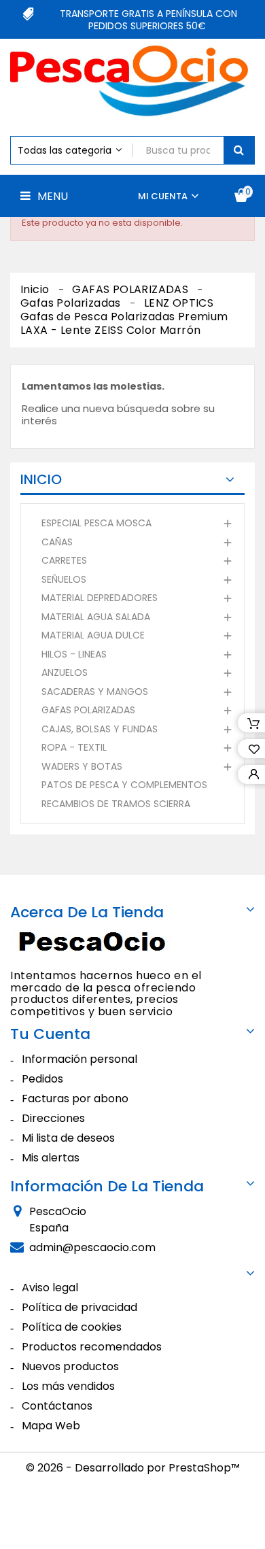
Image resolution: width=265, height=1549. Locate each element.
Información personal (79, 1059)
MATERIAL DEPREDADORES (99, 598)
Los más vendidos (68, 1386)
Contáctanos (57, 1406)
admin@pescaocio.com (92, 1247)
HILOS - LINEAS (74, 654)
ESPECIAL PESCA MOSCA (96, 523)
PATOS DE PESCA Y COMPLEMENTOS (124, 784)
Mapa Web (51, 1425)
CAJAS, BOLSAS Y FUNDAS (99, 729)
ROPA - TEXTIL (74, 747)
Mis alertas (51, 1157)
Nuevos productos (70, 1366)
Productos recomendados (92, 1347)
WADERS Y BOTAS (81, 766)
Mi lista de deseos (68, 1138)
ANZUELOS (64, 672)
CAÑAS (57, 542)
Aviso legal (50, 1287)
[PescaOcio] (95, 944)
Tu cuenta (50, 1033)
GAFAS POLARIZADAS (88, 710)
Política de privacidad (79, 1307)
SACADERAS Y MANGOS (94, 691)
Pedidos (42, 1079)
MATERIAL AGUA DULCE (93, 635)
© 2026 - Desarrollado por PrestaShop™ (133, 1468)
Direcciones (53, 1118)
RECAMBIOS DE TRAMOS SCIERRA (115, 804)
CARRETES (64, 560)
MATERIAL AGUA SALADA (95, 617)
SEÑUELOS (63, 579)
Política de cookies (72, 1327)
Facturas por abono (75, 1098)
